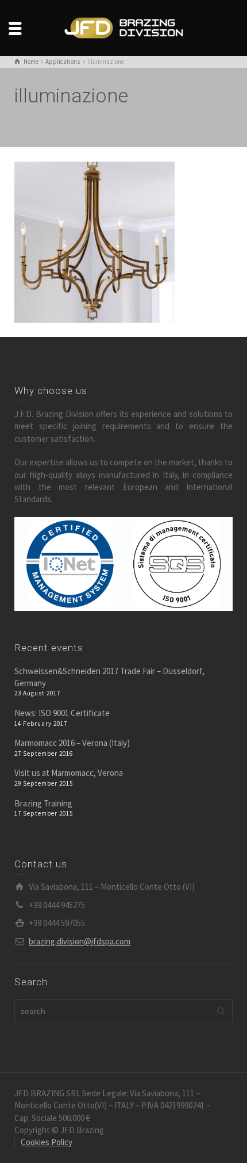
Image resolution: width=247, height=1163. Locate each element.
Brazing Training (43, 803)
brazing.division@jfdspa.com (79, 941)
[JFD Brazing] (123, 26)
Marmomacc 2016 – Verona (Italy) (72, 742)
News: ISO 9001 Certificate (62, 712)
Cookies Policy (46, 1142)
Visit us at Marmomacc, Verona (68, 772)
